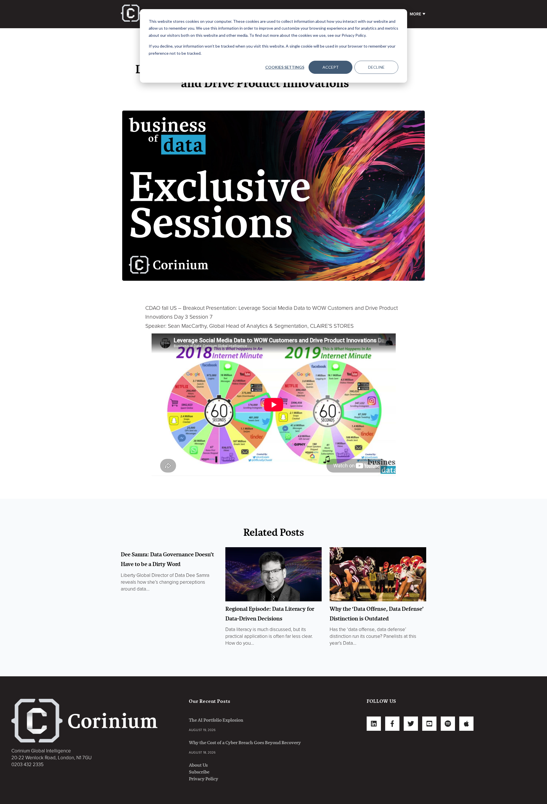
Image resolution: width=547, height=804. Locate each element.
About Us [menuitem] (198, 765)
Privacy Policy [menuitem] (203, 778)
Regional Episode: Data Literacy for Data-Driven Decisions (269, 613)
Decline (376, 67)
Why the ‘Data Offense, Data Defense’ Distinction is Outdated (377, 613)
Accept (331, 67)
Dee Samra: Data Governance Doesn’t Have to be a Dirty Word (167, 559)
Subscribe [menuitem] (199, 772)
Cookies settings (284, 67)
